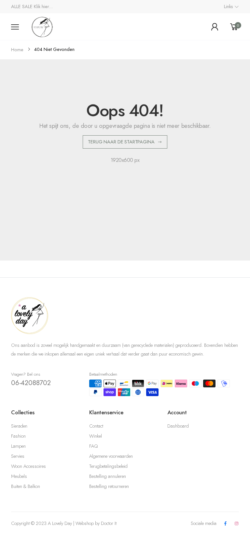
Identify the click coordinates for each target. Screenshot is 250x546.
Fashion (18, 436)
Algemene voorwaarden (111, 456)
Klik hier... (43, 6)
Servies (17, 456)
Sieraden (19, 426)
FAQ (93, 446)
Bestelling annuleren (107, 476)
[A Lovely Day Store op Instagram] (236, 524)
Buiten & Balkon (25, 486)
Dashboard (178, 426)
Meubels (19, 476)
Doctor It (109, 523)
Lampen (18, 446)
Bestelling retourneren (109, 486)
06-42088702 (31, 383)
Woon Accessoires (28, 466)
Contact (96, 426)
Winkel (95, 436)
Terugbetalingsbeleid (108, 466)
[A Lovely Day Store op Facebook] (225, 524)
